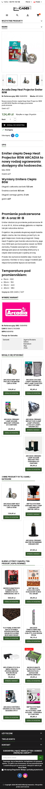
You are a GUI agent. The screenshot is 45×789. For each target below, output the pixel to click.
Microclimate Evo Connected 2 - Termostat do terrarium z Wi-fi (11, 591)
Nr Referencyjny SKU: (11, 96)
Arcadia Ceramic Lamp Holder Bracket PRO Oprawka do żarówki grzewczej (33, 460)
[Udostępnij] (12, 135)
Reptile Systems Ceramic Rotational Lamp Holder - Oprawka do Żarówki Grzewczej (33, 711)
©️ (3, 785)
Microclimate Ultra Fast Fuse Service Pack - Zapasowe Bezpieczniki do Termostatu (33, 672)
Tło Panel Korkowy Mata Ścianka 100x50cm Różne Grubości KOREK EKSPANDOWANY (11, 631)
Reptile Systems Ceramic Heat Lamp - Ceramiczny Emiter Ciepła (33, 506)
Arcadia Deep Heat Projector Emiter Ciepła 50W (11, 382)
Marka (32, 96)
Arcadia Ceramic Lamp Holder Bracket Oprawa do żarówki (11, 422)
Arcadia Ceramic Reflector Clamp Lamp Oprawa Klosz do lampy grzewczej (33, 423)
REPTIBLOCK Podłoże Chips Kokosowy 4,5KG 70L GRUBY (33, 591)
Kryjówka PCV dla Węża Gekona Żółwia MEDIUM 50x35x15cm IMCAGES (11, 671)
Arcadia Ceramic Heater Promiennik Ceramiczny (33, 542)
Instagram (25, 775)
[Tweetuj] (17, 135)
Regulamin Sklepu (19, 770)
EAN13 (4, 329)
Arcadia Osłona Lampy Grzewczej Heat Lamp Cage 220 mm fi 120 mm (33, 382)
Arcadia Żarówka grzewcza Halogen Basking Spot (11, 709)
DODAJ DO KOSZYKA (13, 125)
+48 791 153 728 (14, 2)
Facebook (19, 775)
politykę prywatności (35, 770)
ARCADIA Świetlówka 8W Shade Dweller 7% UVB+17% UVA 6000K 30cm (33, 631)
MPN (4, 332)
